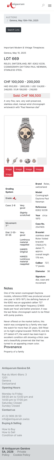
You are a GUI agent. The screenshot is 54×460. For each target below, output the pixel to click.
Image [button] (9, 169)
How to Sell (8, 432)
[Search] (43, 5)
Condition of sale (12, 435)
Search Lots (13, 29)
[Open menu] (49, 5)
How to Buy (8, 429)
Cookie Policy (21, 454)
